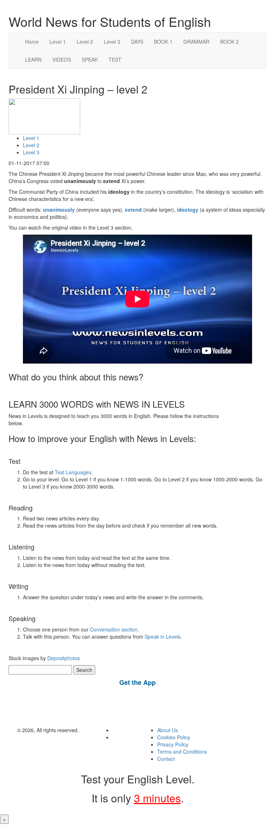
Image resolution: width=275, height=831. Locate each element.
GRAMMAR (196, 41)
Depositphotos (63, 658)
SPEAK (90, 59)
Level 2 (85, 41)
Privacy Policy (172, 744)
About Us (167, 730)
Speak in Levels (162, 636)
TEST (114, 59)
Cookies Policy (173, 737)
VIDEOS (61, 59)
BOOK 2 (229, 41)
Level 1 (57, 41)
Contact (166, 758)
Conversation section (114, 629)
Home (32, 41)
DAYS (137, 41)
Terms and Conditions (182, 751)
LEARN (33, 59)
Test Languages (73, 472)
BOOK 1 (163, 41)
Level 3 (112, 41)
